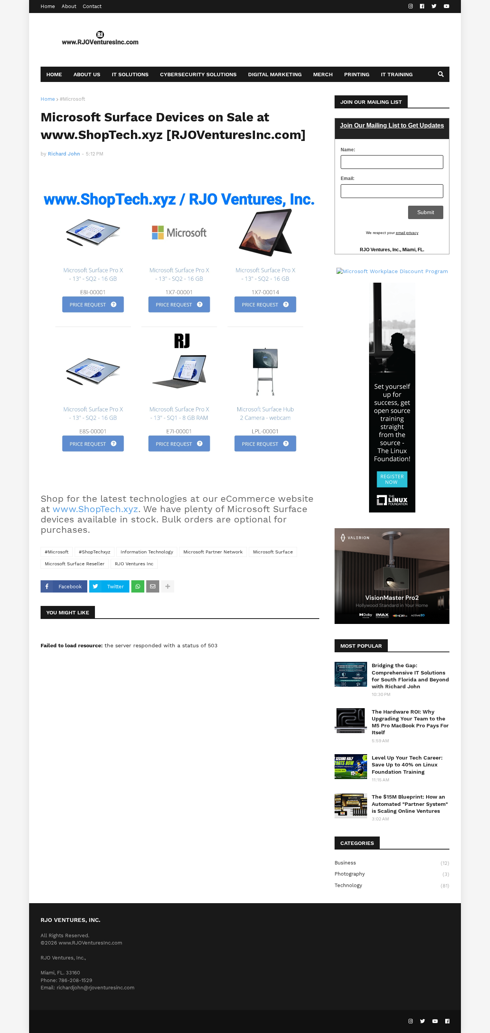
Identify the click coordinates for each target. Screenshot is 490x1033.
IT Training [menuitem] (397, 74)
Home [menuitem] (54, 74)
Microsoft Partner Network (213, 552)
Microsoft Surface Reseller (75, 563)
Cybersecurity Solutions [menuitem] (198, 74)
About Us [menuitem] (87, 74)
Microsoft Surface (273, 552)
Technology (392, 885)
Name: (348, 149)
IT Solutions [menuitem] (130, 74)
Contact (92, 6)
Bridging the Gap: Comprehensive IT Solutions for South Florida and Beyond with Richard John (410, 675)
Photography (392, 874)
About (69, 6)
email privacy (407, 233)
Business (392, 863)
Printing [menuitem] (356, 74)
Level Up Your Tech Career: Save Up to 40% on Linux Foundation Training (407, 764)
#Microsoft (72, 99)
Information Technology (147, 552)
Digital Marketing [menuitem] (275, 74)
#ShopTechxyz (94, 552)
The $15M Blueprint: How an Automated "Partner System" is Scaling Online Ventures (410, 804)
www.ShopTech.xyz (95, 509)
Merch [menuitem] (323, 74)
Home (48, 6)
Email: (347, 178)
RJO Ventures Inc (134, 563)
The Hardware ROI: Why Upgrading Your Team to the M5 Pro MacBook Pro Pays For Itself (410, 722)
